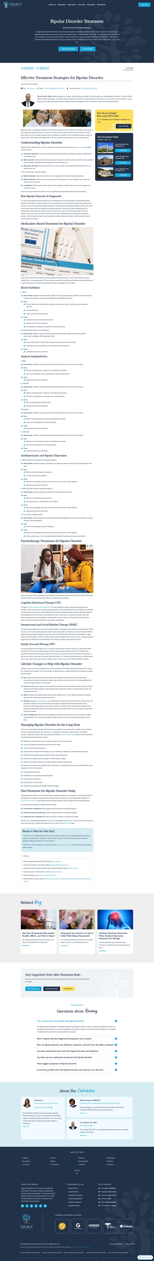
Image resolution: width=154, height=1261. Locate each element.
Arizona (53, 1158)
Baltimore (82, 1158)
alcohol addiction (42, 701)
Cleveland (26, 1164)
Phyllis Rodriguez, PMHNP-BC (54, 88)
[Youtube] (31, 1206)
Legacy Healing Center (28, 800)
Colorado (82, 1164)
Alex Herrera (31, 88)
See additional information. (77, 1247)
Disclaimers (71, 1257)
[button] (52, 5)
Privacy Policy (54, 1257)
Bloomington (111, 1158)
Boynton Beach (83, 1161)
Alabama (25, 1158)
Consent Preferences (128, 1257)
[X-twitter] (40, 1206)
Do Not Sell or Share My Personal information (111, 1257)
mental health (81, 147)
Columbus (110, 1164)
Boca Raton (26, 1161)
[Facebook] (22, 1206)
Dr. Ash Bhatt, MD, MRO (89, 88)
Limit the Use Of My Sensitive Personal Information (87, 1257)
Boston (53, 1161)
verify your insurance (64, 845)
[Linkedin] (45, 1206)
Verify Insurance (86, 1247)
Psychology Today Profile (42, 1107)
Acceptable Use (36, 1257)
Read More (25, 945)
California (110, 1161)
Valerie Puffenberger (67, 734)
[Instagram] (27, 1206)
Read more (26, 1126)
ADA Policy (45, 1257)
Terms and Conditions (24, 1257)
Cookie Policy (63, 1257)
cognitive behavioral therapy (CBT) (39, 607)
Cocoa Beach (55, 1164)
